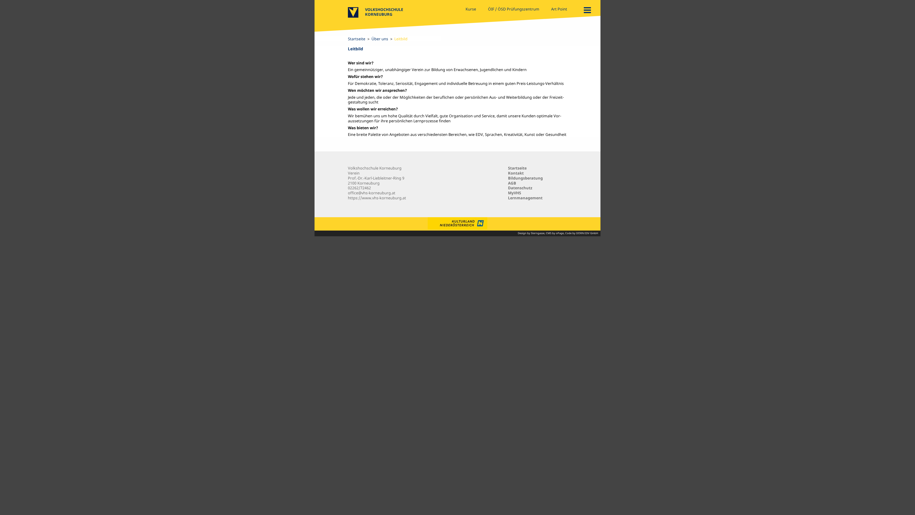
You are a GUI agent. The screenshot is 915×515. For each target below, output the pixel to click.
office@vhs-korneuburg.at (371, 193)
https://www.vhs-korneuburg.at (377, 198)
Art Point (559, 9)
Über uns (379, 38)
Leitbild (400, 38)
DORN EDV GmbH (587, 233)
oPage (560, 233)
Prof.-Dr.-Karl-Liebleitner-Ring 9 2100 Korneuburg (376, 180)
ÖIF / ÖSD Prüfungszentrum (513, 9)
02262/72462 (359, 188)
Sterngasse (537, 233)
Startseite (356, 38)
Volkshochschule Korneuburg (384, 12)
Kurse (471, 9)
